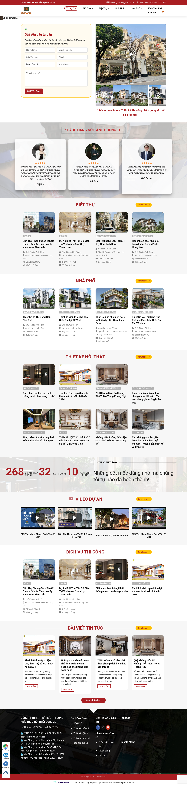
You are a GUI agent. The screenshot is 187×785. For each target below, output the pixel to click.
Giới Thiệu (88, 8)
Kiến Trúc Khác (155, 8)
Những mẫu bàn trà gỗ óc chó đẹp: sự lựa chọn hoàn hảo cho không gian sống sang (75, 719)
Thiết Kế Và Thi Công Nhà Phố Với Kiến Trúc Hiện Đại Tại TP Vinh (147, 374)
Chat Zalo (6, 758)
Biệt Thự (103, 8)
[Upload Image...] (93, 45)
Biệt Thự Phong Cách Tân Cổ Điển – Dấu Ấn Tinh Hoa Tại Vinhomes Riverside (38, 298)
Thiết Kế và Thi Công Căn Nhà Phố (37, 372)
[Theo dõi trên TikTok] (103, 781)
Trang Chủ (71, 8)
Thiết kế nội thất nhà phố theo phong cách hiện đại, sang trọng (111, 717)
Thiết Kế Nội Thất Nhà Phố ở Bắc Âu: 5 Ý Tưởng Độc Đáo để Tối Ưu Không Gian (74, 494)
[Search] (163, 12)
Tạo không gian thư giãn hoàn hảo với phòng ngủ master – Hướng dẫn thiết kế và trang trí (147, 496)
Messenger (5, 767)
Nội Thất (136, 8)
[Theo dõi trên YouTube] (108, 781)
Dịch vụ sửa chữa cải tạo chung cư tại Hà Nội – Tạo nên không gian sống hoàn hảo (146, 452)
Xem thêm (142, 553)
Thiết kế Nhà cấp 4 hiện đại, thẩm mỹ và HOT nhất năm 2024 (74, 450)
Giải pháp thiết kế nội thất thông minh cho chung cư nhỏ (39, 449)
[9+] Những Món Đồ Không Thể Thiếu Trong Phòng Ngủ (111, 449)
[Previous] (7, 45)
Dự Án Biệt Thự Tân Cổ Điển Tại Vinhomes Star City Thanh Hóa (74, 298)
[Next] (179, 45)
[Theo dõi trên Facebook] (98, 781)
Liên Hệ (152, 12)
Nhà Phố (119, 8)
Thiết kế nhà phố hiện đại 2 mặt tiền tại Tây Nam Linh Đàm (110, 374)
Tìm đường (5, 750)
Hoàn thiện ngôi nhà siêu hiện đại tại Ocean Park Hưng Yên (145, 298)
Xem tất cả (142, 259)
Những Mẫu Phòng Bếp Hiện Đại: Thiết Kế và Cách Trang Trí (111, 494)
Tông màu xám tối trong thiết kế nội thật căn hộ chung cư (38, 493)
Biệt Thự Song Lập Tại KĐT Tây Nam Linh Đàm (110, 296)
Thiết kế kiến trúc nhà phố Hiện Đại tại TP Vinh (73, 372)
